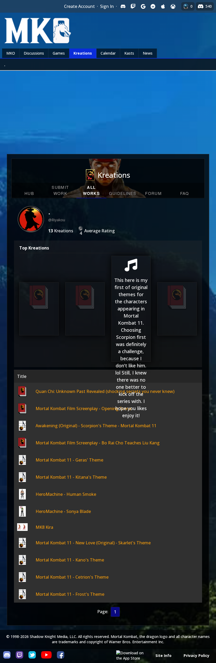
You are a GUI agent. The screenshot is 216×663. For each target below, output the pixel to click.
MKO (10, 53)
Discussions (34, 53)
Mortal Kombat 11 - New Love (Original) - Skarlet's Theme (93, 543)
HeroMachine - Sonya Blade (63, 511)
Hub (29, 193)
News (148, 53)
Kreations (82, 53)
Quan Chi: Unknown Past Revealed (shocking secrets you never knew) (39, 302)
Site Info (163, 655)
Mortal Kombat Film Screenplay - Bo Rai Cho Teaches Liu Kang (177, 302)
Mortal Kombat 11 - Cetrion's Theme (72, 577)
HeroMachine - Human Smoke (66, 494)
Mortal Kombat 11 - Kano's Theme (70, 560)
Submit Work (60, 190)
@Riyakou (56, 219)
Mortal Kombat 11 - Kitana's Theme (71, 477)
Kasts (129, 53)
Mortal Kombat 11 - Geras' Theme (69, 460)
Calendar (108, 53)
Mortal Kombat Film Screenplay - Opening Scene (85, 305)
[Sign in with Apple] (163, 6)
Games (59, 53)
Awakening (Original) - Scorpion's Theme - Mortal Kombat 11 (131, 332)
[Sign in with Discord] (123, 6)
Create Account (79, 6)
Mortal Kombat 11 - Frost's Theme (70, 594)
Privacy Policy (196, 655)
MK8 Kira (44, 527)
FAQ (184, 193)
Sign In (107, 6)
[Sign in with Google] (143, 6)
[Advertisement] (108, 110)
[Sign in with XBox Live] (173, 6)
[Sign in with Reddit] (153, 6)
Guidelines (122, 193)
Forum (153, 193)
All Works (91, 190)
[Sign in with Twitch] (133, 6)
